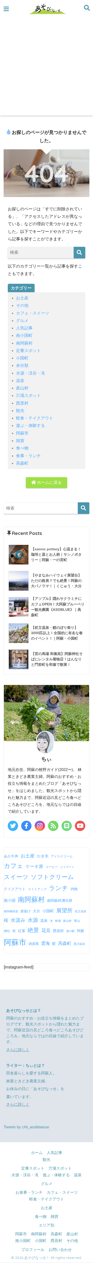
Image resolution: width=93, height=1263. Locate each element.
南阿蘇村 (24, 343)
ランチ (58, 888)
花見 (46, 930)
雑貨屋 (34, 944)
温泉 (20, 380)
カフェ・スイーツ (32, 313)
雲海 (45, 943)
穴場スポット (28, 395)
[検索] (79, 252)
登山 (77, 921)
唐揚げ (25, 911)
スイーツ (16, 877)
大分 (36, 911)
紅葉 (21, 931)
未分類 (22, 365)
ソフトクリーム (52, 877)
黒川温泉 (79, 943)
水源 (33, 920)
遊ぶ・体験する (30, 425)
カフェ (13, 865)
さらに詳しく (17, 1050)
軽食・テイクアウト (34, 418)
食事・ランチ (28, 456)
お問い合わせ (60, 1250)
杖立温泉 (80, 911)
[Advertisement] (46, 67)
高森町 (22, 463)
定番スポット (28, 350)
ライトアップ (37, 889)
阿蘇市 (22, 433)
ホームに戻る (49, 482)
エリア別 (46, 1225)
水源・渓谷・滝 (30, 373)
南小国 (10, 900)
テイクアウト (15, 889)
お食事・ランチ (29, 1192)
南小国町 (24, 335)
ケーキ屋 (34, 866)
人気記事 (24, 328)
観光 (20, 410)
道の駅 (70, 931)
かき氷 (43, 856)
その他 (22, 305)
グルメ (22, 320)
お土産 (22, 298)
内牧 (74, 889)
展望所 (64, 910)
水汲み (18, 920)
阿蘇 (80, 931)
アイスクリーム (62, 856)
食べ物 (22, 448)
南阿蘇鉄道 (11, 911)
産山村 (22, 388)
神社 (7, 931)
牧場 (58, 920)
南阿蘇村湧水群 (59, 901)
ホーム (37, 1153)
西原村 (22, 403)
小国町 (22, 358)
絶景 (33, 930)
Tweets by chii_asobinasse (26, 1127)
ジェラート (67, 866)
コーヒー (51, 867)
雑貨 (20, 440)
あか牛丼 (11, 856)
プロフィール (32, 1250)
